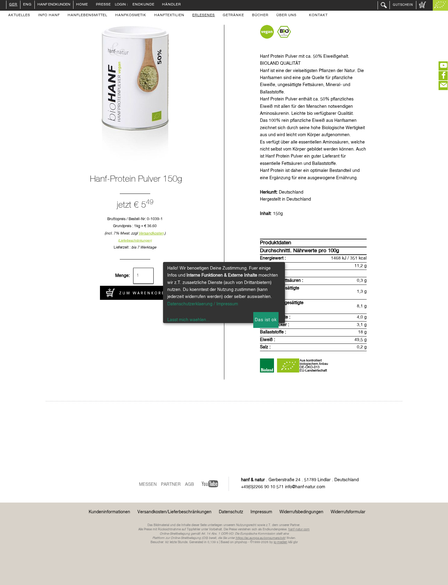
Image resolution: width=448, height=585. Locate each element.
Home (82, 4)
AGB (189, 484)
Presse (103, 4)
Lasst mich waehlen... (188, 320)
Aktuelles (19, 15)
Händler (171, 4)
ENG (27, 4)
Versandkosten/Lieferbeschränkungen (174, 512)
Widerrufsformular (348, 512)
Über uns (286, 15)
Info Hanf (49, 15)
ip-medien (280, 542)
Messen (148, 484)
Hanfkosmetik (130, 15)
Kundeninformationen (109, 512)
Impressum (261, 512)
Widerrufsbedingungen (301, 512)
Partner (171, 484)
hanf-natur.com (299, 529)
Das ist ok (266, 320)
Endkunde (144, 4)
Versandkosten (151, 233)
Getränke (233, 15)
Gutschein (403, 4)
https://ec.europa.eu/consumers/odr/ (261, 538)
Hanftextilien (169, 15)
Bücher (260, 15)
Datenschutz (231, 512)
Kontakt (318, 15)
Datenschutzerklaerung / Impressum (202, 304)
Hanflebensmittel (87, 15)
